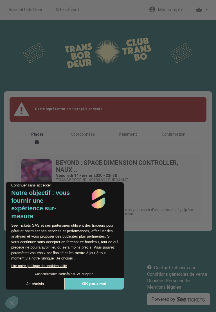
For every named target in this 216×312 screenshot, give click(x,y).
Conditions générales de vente (177, 274)
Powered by (163, 299)
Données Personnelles (169, 280)
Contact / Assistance (175, 267)
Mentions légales (164, 287)
